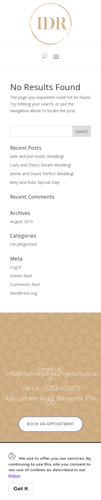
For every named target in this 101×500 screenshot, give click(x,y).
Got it (20, 488)
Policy (14, 475)
